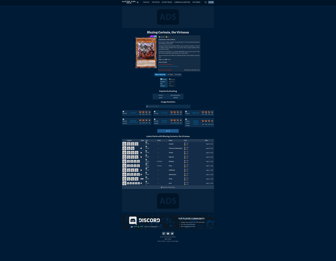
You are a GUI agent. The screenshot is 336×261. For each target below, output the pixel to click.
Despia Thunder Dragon (196, 122)
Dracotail (164, 113)
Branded (133, 113)
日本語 (169, 239)
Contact (169, 241)
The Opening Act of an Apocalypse (168, 66)
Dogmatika (195, 113)
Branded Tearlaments (133, 121)
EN (165, 239)
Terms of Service (162, 241)
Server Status (175, 241)
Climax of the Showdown (166, 64)
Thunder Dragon (164, 121)
